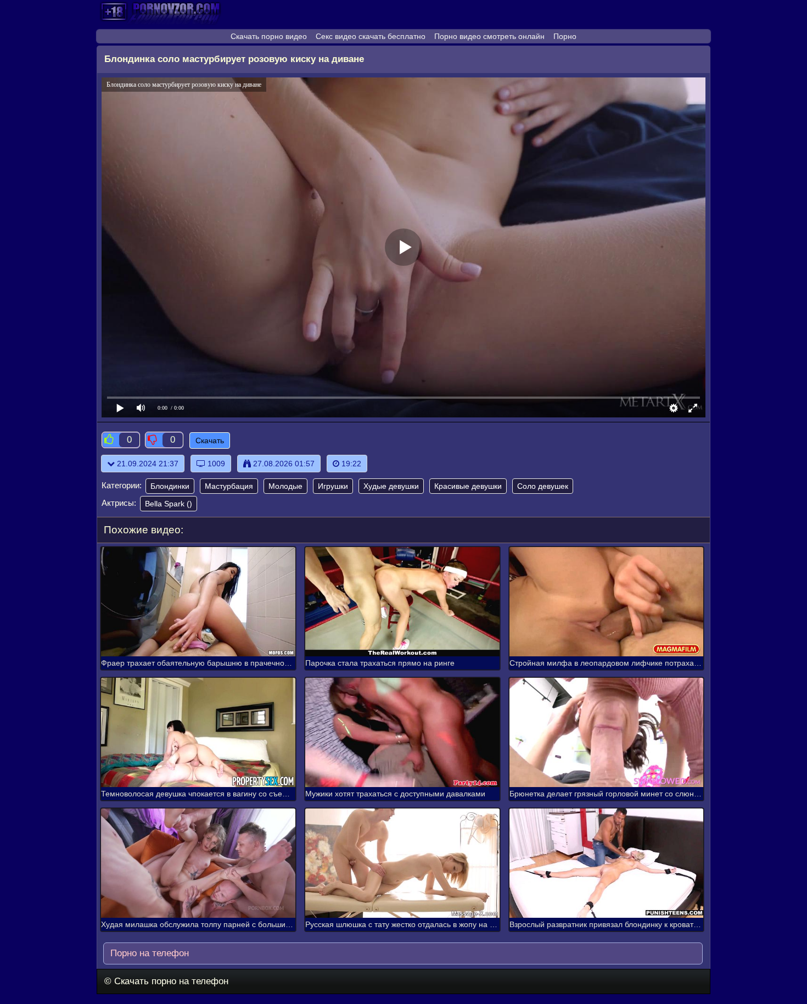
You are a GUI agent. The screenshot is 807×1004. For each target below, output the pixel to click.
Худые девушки (391, 486)
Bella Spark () (168, 503)
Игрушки (333, 486)
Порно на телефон (148, 953)
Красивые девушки (468, 486)
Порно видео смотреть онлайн (489, 36)
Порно (564, 36)
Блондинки (169, 486)
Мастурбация (229, 486)
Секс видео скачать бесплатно (370, 36)
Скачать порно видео (269, 36)
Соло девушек (542, 486)
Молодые (285, 486)
